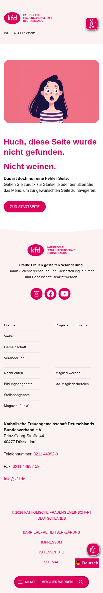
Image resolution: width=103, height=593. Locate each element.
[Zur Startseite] (28, 19)
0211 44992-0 (46, 454)
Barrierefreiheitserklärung (51, 532)
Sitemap (51, 562)
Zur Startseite (25, 207)
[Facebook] (50, 294)
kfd (6, 33)
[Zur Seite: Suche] (81, 582)
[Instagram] (36, 294)
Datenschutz (51, 552)
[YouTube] (64, 294)
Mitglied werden (57, 582)
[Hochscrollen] (94, 584)
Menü (29, 582)
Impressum (51, 542)
